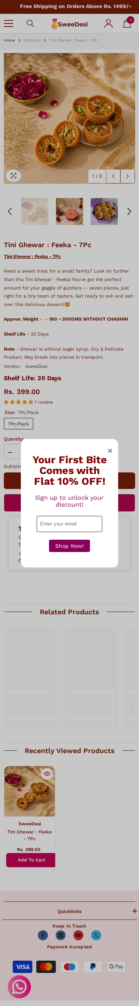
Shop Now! (69, 546)
